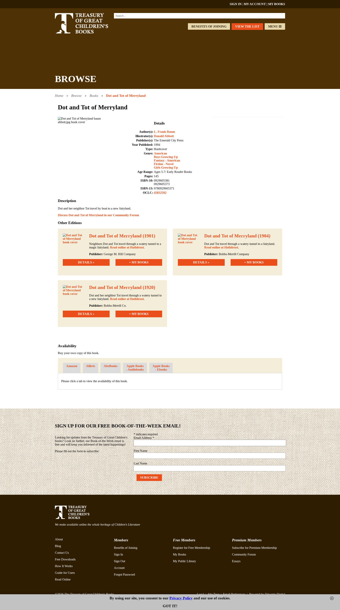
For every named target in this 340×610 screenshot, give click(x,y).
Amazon (71, 366)
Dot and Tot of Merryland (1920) (122, 287)
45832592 (160, 192)
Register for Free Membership (191, 547)
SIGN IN (236, 4)
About (59, 539)
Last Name (140, 463)
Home (59, 96)
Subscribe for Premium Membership (254, 547)
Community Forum (244, 554)
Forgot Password (124, 574)
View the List (247, 26)
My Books (179, 554)
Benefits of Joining (208, 26)
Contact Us (62, 552)
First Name (140, 450)
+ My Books (139, 262)
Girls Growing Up (166, 167)
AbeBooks (110, 366)
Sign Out (119, 561)
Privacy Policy (181, 598)
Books (94, 96)
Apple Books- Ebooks (161, 367)
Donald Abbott (164, 136)
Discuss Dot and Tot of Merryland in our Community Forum (98, 215)
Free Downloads (65, 559)
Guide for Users (65, 572)
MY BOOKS (276, 4)
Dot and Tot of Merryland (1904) (237, 235)
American (160, 153)
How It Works (64, 566)
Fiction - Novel (163, 164)
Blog (58, 546)
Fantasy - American (167, 160)
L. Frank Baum (164, 131)
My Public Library (184, 561)
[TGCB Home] (87, 32)
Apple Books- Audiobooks (135, 367)
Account (119, 567)
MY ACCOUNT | (256, 4)
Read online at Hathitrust (127, 247)
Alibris (90, 366)
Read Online (63, 579)
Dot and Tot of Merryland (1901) (122, 235)
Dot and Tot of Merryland (126, 96)
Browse (76, 96)
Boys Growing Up (166, 157)
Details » (86, 262)
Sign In (118, 554)
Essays (236, 561)
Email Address (144, 437)
